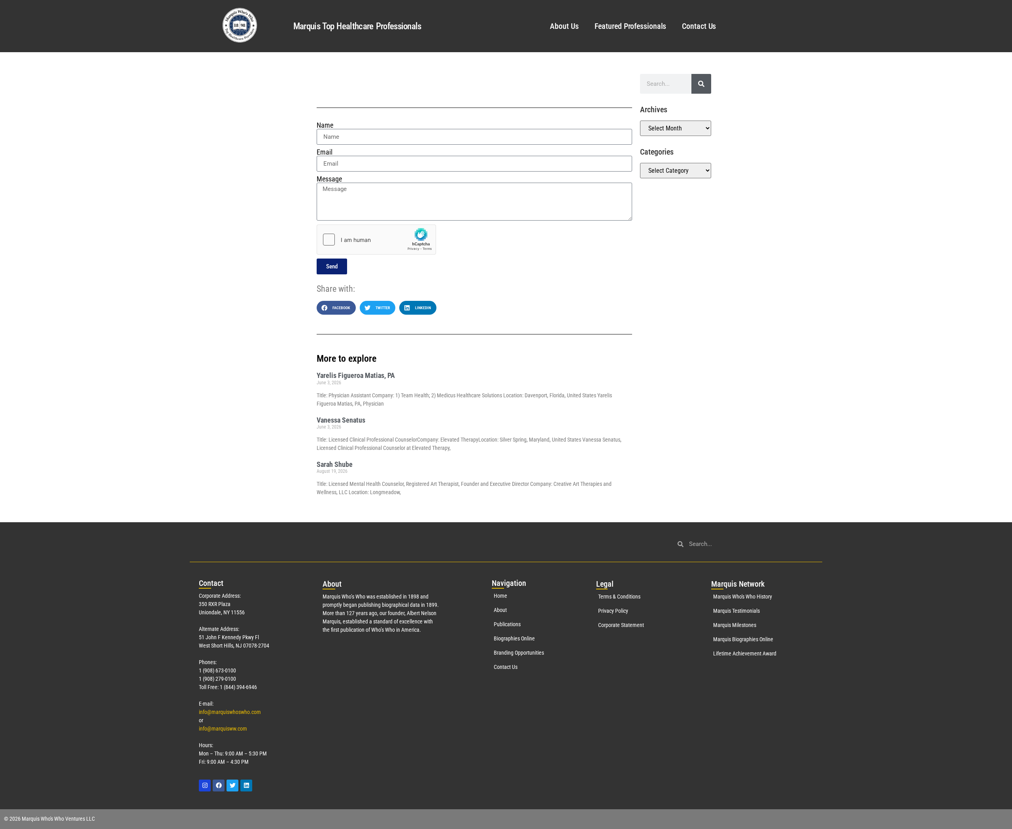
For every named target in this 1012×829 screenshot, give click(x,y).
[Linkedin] (246, 785)
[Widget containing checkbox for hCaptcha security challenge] (376, 240)
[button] (336, 308)
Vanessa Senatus (341, 420)
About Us (564, 26)
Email (324, 152)
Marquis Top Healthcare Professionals (357, 26)
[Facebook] (219, 785)
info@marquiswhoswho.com (230, 712)
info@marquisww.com (223, 728)
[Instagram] (205, 785)
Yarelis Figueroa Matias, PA (356, 375)
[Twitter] (232, 785)
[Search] (701, 84)
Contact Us (699, 26)
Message (329, 179)
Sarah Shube (335, 464)
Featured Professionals (630, 26)
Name (325, 125)
